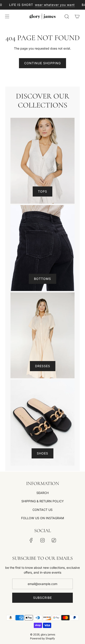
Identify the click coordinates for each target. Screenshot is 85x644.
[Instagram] (42, 540)
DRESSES (42, 366)
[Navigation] (7, 16)
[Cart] (77, 16)
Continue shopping (42, 63)
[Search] (66, 16)
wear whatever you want (52, 5)
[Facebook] (31, 540)
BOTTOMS (42, 279)
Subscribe (42, 597)
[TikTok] (54, 540)
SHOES (42, 453)
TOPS (42, 191)
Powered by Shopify (42, 638)
